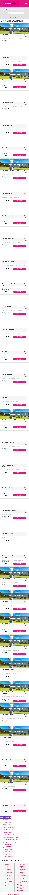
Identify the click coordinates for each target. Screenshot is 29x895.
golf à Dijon (20, 885)
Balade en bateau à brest (9, 821)
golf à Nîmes (21, 884)
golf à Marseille (7, 867)
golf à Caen (21, 870)
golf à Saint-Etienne (22, 881)
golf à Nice (6, 879)
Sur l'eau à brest (7, 854)
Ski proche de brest (7, 851)
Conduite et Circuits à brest (9, 827)
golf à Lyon (6, 866)
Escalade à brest (7, 832)
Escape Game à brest (8, 834)
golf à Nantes (7, 876)
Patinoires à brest (7, 844)
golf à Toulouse (7, 870)
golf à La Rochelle (8, 881)
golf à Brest (6, 882)
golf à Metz (20, 890)
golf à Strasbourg (8, 872)
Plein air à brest (7, 846)
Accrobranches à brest (8, 819)
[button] (26, 3)
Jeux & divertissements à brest (10, 837)
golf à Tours (6, 884)
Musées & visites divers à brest (10, 839)
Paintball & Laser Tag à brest (10, 841)
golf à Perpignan (22, 869)
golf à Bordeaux (7, 869)
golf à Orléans (21, 873)
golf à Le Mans (21, 887)
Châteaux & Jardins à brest (9, 826)
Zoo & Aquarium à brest (9, 856)
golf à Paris (6, 864)
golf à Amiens (21, 888)
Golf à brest (6, 836)
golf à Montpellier (8, 873)
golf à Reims (7, 885)
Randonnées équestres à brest (10, 847)
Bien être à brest (7, 822)
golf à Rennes (7, 875)
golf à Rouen (7, 878)
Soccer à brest (6, 852)
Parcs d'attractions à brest (9, 842)
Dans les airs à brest (8, 831)
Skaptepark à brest (7, 849)
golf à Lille (6, 887)
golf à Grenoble (21, 872)
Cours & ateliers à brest (8, 829)
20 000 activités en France (14, 894)
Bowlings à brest (7, 824)
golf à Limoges (21, 882)
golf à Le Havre (21, 864)
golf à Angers (21, 867)
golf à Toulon (21, 866)
